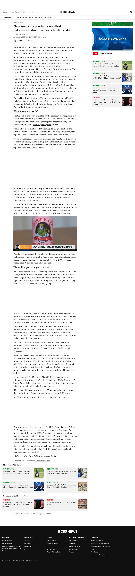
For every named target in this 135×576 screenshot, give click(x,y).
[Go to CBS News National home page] (67, 12)
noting (55, 430)
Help (92, 549)
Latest (5, 12)
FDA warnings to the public (50, 129)
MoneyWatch (7, 17)
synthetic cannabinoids (51, 91)
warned (16, 335)
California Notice (52, 543)
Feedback (94, 552)
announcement (23, 69)
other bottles (53, 194)
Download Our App (75, 546)
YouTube (27, 540)
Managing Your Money (25, 17)
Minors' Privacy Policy (54, 552)
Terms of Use (51, 549)
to (40, 283)
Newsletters (73, 540)
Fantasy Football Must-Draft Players (11, 549)
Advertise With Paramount (100, 543)
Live (24, 12)
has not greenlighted (42, 124)
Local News (15, 12)
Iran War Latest (7, 543)
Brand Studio (73, 549)
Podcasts (72, 543)
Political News (7, 540)
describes (55, 449)
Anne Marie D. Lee (42, 461)
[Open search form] (131, 12)
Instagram (27, 546)
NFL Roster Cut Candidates (11, 546)
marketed (40, 116)
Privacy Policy (51, 540)
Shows (32, 12)
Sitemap (71, 552)
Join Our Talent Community (100, 546)
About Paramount (97, 540)
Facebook (27, 543)
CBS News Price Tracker (43, 17)
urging (56, 439)
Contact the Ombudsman (99, 555)
